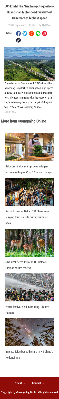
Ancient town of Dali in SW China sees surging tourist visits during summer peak (27, 217)
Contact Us (40, 383)
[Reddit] (31, 33)
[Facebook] (18, 33)
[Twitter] (24, 33)
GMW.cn (46, 25)
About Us (20, 383)
